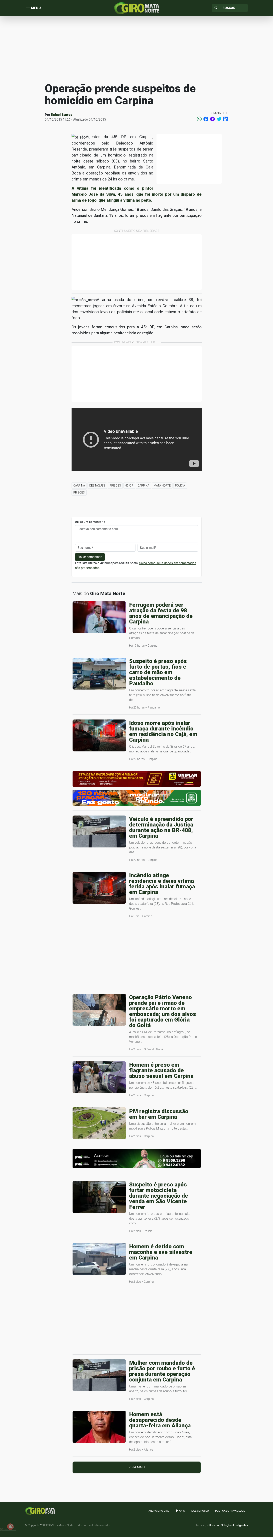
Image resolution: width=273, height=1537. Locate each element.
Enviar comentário (90, 557)
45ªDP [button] (129, 485)
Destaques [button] (97, 485)
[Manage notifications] (10, 1526)
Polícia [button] (180, 485)
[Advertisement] (136, 49)
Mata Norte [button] (162, 485)
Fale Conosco (200, 1510)
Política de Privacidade (230, 1510)
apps (181, 1510)
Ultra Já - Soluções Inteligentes (228, 1525)
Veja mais (137, 1467)
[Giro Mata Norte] (136, 8)
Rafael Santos (61, 115)
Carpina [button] (79, 485)
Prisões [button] (115, 485)
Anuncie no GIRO (158, 1510)
